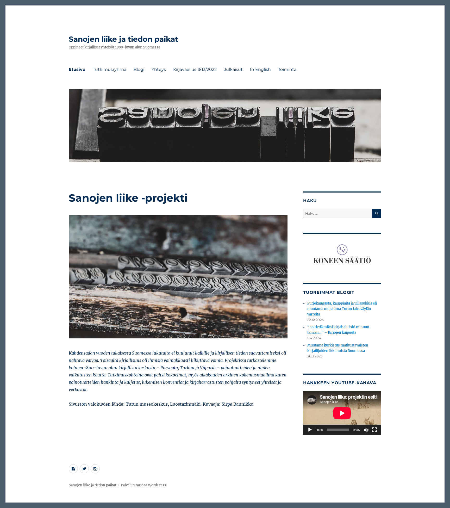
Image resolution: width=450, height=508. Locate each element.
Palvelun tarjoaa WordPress (143, 485)
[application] (342, 413)
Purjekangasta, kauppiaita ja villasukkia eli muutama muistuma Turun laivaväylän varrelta (342, 309)
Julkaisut (233, 69)
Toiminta (287, 69)
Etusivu (77, 69)
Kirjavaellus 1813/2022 (195, 69)
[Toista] (309, 429)
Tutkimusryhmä (109, 69)
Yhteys (159, 69)
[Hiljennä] (366, 429)
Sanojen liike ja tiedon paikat (123, 39)
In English (260, 69)
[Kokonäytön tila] (374, 429)
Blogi (139, 69)
